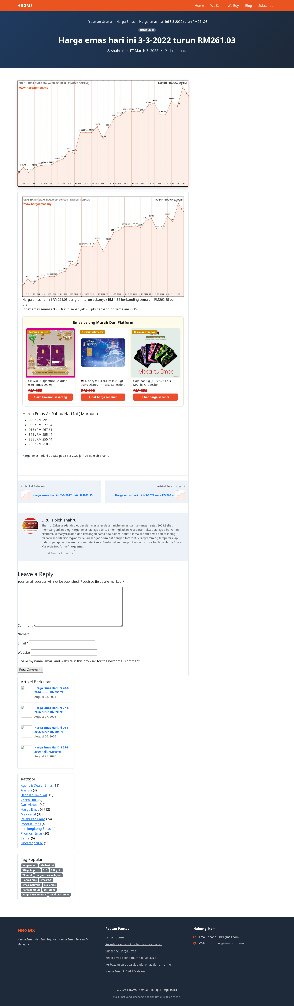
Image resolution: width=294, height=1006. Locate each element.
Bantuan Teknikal (34, 795)
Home (199, 5)
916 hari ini (47, 865)
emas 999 (46, 880)
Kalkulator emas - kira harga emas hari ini (133, 944)
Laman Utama (101, 21)
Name (23, 634)
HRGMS (25, 5)
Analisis (26, 790)
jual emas (50, 885)
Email (23, 643)
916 (45, 870)
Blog (248, 5)
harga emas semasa (34, 894)
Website (24, 652)
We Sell (215, 5)
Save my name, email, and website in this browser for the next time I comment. (80, 661)
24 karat (27, 875)
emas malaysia (31, 885)
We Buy (233, 5)
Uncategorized (32, 843)
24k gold (56, 870)
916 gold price (30, 870)
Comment (26, 625)
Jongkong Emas (39, 828)
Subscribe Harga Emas (120, 951)
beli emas (49, 889)
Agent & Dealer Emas (37, 785)
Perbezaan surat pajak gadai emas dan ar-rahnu (138, 964)
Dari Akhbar (30, 804)
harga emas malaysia (48, 875)
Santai (25, 838)
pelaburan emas (59, 894)
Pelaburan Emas (33, 819)
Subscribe (265, 5)
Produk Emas (31, 824)
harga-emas (29, 865)
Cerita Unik (29, 800)
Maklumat (28, 814)
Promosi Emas (32, 833)
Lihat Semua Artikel (56, 553)
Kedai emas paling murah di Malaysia (130, 958)
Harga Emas (125, 21)
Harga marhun (31, 889)
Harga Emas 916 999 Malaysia (125, 971)
